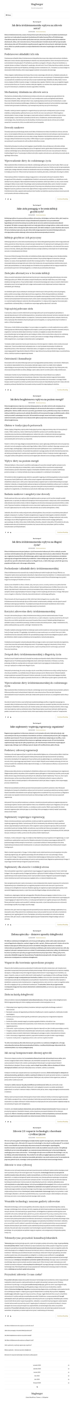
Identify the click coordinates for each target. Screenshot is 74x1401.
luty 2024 (37, 1379)
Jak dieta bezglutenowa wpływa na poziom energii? (37, 399)
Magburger (37, 4)
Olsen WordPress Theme (33, 1397)
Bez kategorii (37, 22)
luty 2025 (37, 1375)
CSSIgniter (45, 1397)
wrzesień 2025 (37, 1365)
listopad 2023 (37, 1383)
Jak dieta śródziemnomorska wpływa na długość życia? (37, 543)
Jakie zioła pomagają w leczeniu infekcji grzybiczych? (37, 210)
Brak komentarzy (41, 31)
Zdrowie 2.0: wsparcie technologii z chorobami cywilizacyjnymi (37, 1133)
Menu (9, 15)
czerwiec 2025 (37, 1368)
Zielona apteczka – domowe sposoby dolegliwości (37, 934)
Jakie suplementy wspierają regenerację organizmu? (37, 726)
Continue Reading (62, 199)
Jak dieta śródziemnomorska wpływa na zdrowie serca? (37, 27)
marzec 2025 (37, 1372)
